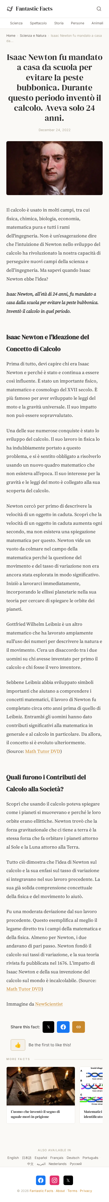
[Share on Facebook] (63, 1027)
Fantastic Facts (41, 1191)
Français (56, 1158)
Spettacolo (38, 23)
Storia (58, 23)
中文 (30, 1164)
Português (90, 1158)
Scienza (16, 23)
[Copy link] (78, 1027)
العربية (41, 1164)
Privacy (86, 1191)
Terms (72, 1191)
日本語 (26, 1158)
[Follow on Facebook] (41, 1180)
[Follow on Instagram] (54, 1180)
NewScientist (49, 1004)
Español (41, 1158)
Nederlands (58, 1164)
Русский (76, 1164)
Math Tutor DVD (42, 751)
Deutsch (73, 1158)
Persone (77, 23)
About (60, 1191)
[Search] (99, 8)
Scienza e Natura (33, 36)
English (13, 1158)
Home (10, 36)
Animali (97, 23)
